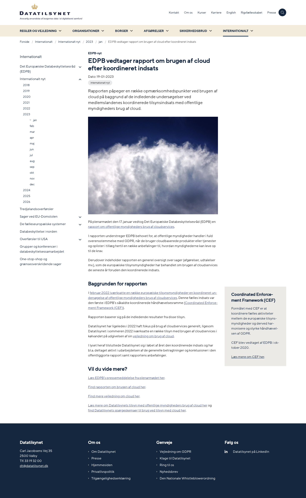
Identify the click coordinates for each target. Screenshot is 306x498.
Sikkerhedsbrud (193, 31)
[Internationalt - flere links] (251, 30)
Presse (96, 458)
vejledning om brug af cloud (153, 336)
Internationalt (235, 31)
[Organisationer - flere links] (102, 30)
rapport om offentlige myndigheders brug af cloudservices (131, 227)
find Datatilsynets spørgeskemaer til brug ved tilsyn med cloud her (137, 410)
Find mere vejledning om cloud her (113, 396)
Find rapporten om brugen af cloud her (116, 387)
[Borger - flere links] (131, 30)
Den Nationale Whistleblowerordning (187, 478)
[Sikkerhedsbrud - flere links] (210, 30)
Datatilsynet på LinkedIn (251, 451)
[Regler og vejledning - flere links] (59, 30)
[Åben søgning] (282, 12)
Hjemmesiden (101, 465)
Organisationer (85, 31)
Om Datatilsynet (103, 451)
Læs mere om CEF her (247, 357)
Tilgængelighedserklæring (111, 478)
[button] (79, 67)
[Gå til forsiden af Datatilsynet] (93, 12)
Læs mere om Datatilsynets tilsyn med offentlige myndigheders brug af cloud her (147, 405)
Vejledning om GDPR (175, 451)
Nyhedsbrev (169, 471)
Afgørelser (154, 31)
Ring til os (167, 465)
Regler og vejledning (38, 31)
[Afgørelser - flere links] (167, 30)
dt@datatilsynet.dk (34, 466)
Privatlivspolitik (102, 471)
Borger (121, 31)
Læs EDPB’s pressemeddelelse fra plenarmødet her (126, 378)
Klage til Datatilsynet (175, 458)
